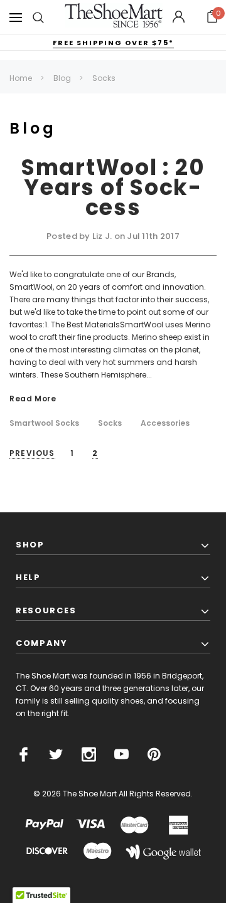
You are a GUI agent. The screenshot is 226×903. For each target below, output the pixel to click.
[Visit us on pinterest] (154, 754)
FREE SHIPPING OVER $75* (113, 43)
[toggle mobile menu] (15, 17)
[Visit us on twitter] (56, 754)
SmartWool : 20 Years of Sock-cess (113, 187)
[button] (212, 17)
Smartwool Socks (44, 423)
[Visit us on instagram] (89, 754)
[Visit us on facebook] (23, 754)
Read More (32, 399)
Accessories (165, 423)
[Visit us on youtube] (121, 754)
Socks (110, 423)
